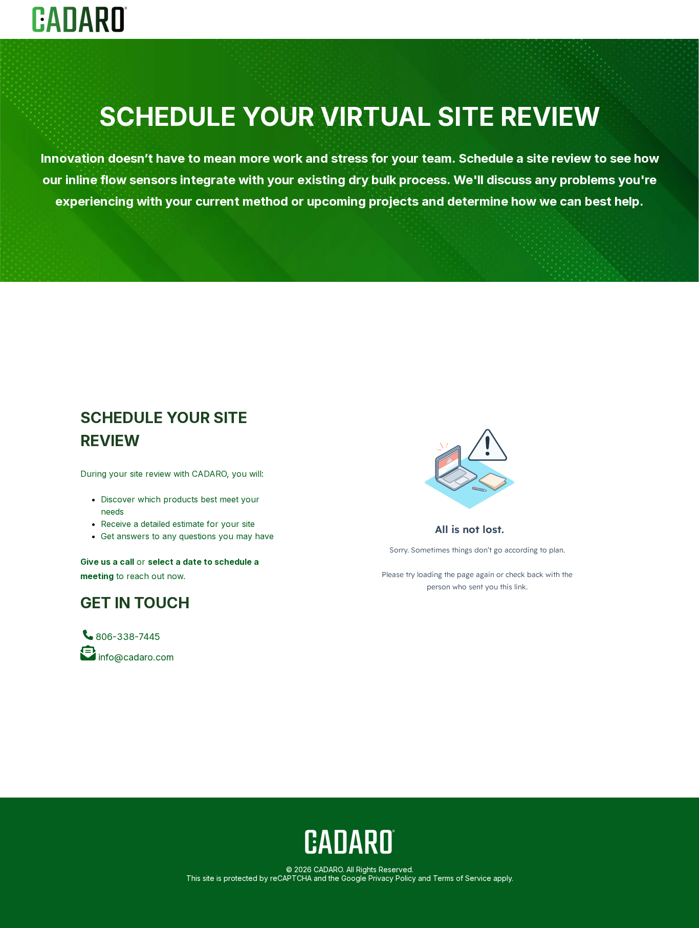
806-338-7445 (126, 636)
